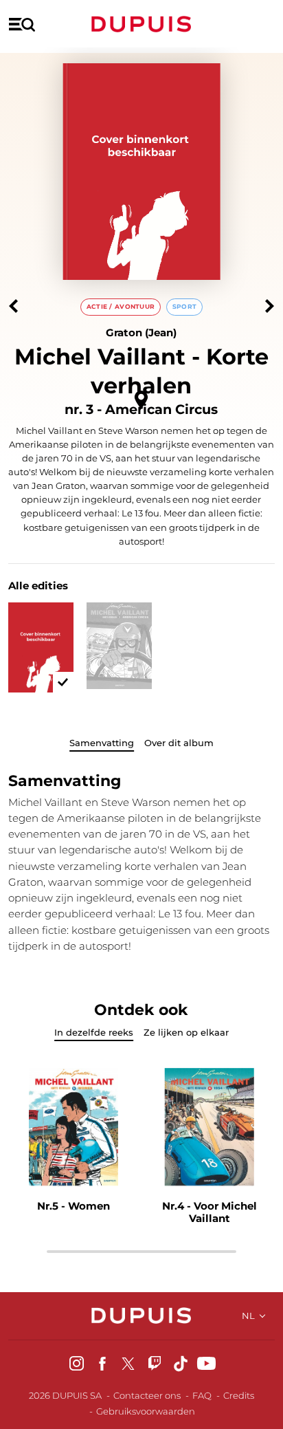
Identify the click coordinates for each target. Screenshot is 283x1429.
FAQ (202, 1395)
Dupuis (141, 24)
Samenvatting (101, 742)
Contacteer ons (147, 1395)
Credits (238, 1395)
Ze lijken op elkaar (186, 1032)
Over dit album (179, 742)
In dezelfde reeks (93, 1032)
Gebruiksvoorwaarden (145, 1411)
